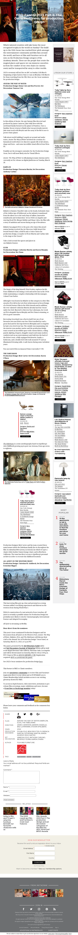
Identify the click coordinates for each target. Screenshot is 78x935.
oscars (29, 756)
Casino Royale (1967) (61, 102)
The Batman (59, 486)
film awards (21, 756)
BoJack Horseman (60, 380)
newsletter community (18, 673)
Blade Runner (59, 261)
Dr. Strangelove (60, 431)
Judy (21, 423)
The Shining (59, 374)
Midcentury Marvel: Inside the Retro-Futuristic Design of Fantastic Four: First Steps (64, 586)
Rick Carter (30, 735)
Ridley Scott (67, 278)
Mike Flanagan (60, 395)
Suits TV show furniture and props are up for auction (63, 548)
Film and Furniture (43, 26)
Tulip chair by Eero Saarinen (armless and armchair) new (62, 191)
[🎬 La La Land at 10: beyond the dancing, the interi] (43, 893)
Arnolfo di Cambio (61, 274)
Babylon (44, 721)
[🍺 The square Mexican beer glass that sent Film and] (27, 893)
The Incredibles (60, 435)
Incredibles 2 (59, 437)
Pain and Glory (60, 484)
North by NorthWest (61, 446)
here (41, 661)
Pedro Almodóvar (61, 499)
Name (6, 787)
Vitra (21, 430)
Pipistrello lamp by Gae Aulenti (62, 479)
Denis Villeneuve (60, 277)
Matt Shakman (30, 534)
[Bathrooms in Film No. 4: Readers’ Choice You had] (19, 893)
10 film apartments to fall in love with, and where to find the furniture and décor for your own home (64, 527)
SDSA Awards (31, 305)
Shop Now (25, 436)
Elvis (19, 723)
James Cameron (24, 725)
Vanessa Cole (23, 737)
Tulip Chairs (30, 482)
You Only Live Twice (61, 442)
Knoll (56, 116)
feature (12, 243)
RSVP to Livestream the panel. (22, 657)
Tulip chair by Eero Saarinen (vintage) (62, 147)
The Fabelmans (25, 514)
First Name (30, 853)
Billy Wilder (30, 431)
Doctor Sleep (59, 378)
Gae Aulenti (66, 494)
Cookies (51, 927)
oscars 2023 (36, 756)
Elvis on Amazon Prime (22, 349)
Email (6, 791)
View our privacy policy (61, 933)
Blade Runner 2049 (61, 263)
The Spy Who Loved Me (62, 427)
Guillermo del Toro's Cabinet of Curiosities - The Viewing (62, 267)
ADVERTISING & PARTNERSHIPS (31, 930)
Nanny (26, 423)
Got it (69, 933)
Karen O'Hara (37, 739)
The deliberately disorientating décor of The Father (65, 566)
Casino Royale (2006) (27, 512)
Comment (7, 770)
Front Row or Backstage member (17, 688)
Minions (57, 382)
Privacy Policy (45, 927)
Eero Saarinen (25, 526)
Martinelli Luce (60, 496)
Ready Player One (60, 376)
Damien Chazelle (17, 211)
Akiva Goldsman (25, 530)
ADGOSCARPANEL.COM (27, 655)
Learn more (51, 933)
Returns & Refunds (35, 927)
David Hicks (66, 386)
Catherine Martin (32, 733)
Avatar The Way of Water (28, 721)
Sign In (57, 927)
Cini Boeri (65, 272)
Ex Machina (58, 429)
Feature (62, 516)
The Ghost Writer (60, 444)
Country (31, 858)
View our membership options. (50, 869)
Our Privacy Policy (39, 866)
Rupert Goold (24, 433)
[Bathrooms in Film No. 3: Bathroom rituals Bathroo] (59, 893)
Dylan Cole (22, 731)
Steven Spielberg (26, 532)
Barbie (22, 518)
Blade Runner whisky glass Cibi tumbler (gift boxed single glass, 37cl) (63, 254)
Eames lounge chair (26, 552)
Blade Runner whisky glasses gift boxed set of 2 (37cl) (63, 308)
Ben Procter (33, 731)
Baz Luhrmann (23, 727)
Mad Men (58, 104)
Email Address (28, 848)
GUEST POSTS (53, 930)
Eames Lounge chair (13, 394)
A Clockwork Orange (27, 516)
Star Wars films (60, 433)
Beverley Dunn (24, 739)
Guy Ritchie (67, 500)
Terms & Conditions (23, 927)
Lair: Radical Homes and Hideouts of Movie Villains (63, 421)
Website (6, 795)
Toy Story (64, 382)
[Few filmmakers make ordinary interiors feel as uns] (51, 893)
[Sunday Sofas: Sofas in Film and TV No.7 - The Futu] (35, 893)
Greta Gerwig (67, 221)
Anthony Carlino (37, 737)
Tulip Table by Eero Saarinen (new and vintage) (63, 92)
